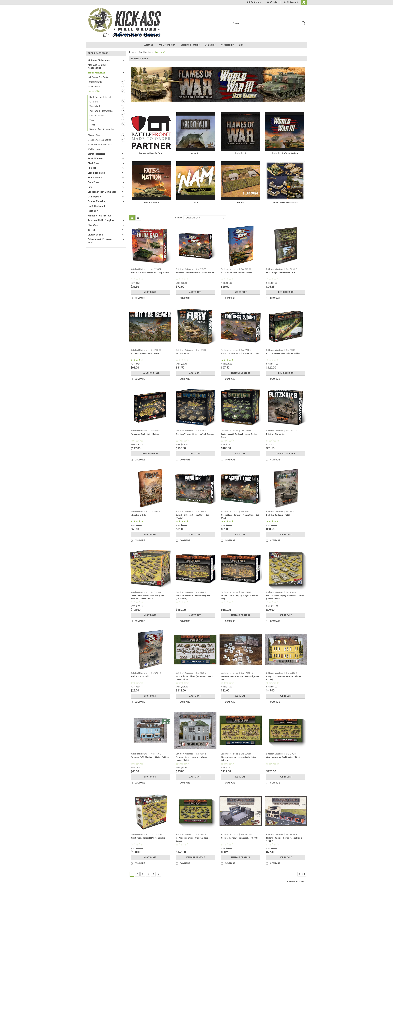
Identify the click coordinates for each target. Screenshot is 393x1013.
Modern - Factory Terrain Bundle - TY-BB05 (239, 838)
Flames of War (94, 91)
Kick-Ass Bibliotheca (99, 60)
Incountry (93, 210)
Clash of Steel (94, 135)
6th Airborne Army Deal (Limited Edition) (283, 757)
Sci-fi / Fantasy (95, 158)
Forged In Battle (95, 82)
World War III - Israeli (139, 676)
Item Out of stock (150, 373)
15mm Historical (96, 72)
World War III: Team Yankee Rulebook (236, 273)
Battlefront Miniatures (139, 269)
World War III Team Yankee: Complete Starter (195, 273)
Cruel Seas (93, 182)
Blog (241, 44)
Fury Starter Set (182, 353)
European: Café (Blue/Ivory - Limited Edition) (150, 757)
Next (301, 874)
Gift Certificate (254, 2)
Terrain (92, 124)
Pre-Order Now (286, 292)
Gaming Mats (94, 196)
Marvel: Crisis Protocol (100, 215)
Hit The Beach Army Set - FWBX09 (145, 353)
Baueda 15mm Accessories (101, 129)
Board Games (95, 177)
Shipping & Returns (190, 44)
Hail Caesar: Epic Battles (98, 77)
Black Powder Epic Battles (99, 140)
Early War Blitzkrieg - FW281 (278, 515)
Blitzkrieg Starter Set (275, 434)
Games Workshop (97, 201)
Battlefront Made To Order (101, 97)
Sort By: (178, 218)
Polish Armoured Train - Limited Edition (283, 353)
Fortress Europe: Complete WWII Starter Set (240, 353)
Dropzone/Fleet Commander (102, 191)
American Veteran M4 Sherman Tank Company (195, 434)
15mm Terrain (94, 86)
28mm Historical (96, 153)
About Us (148, 44)
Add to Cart (150, 292)
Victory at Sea (95, 234)
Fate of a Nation (96, 115)
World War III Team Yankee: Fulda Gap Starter (150, 273)
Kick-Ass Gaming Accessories (97, 66)
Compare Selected (295, 881)
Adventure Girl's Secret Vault (100, 241)
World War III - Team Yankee (101, 111)
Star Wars (93, 225)
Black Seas (93, 163)
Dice (90, 187)
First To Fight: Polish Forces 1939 (280, 273)
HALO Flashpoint (96, 206)
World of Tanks (94, 149)
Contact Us (210, 44)
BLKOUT (92, 168)
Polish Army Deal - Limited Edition (145, 434)
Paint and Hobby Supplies (101, 220)
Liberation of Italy (138, 515)
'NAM (91, 120)
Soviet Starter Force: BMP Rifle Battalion (148, 838)
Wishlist (274, 2)
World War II (94, 106)
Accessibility (227, 44)
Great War (93, 101)
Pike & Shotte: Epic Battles (100, 144)
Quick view (150, 264)
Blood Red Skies (96, 172)
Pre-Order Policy (166, 44)
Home (131, 52)
